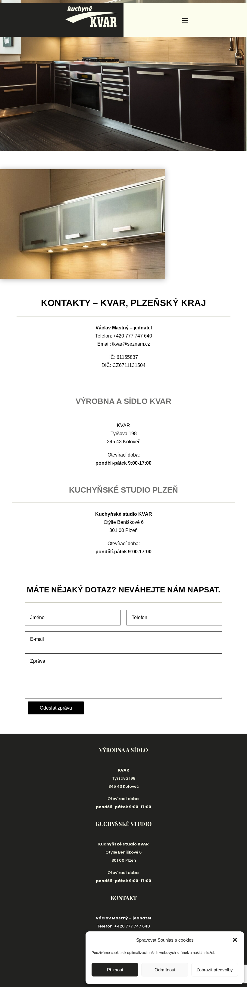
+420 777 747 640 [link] (132, 335)
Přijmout (115, 969)
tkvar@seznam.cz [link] (131, 344)
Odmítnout (165, 969)
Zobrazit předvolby (214, 969)
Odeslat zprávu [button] (56, 707)
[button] (235, 940)
